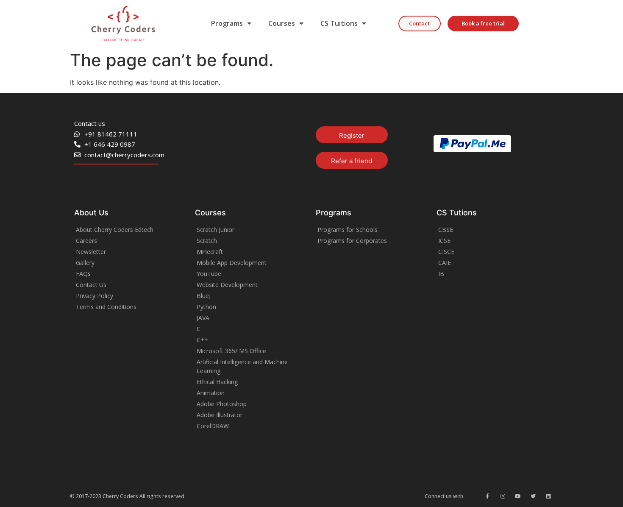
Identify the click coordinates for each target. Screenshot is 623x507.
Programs (227, 23)
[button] (419, 23)
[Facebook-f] (487, 496)
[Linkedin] (548, 496)
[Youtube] (517, 496)
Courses (281, 23)
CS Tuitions (339, 23)
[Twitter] (533, 496)
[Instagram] (502, 496)
